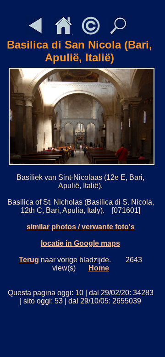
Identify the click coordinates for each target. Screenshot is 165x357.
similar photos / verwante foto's (81, 227)
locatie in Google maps (80, 243)
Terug (29, 260)
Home (98, 268)
